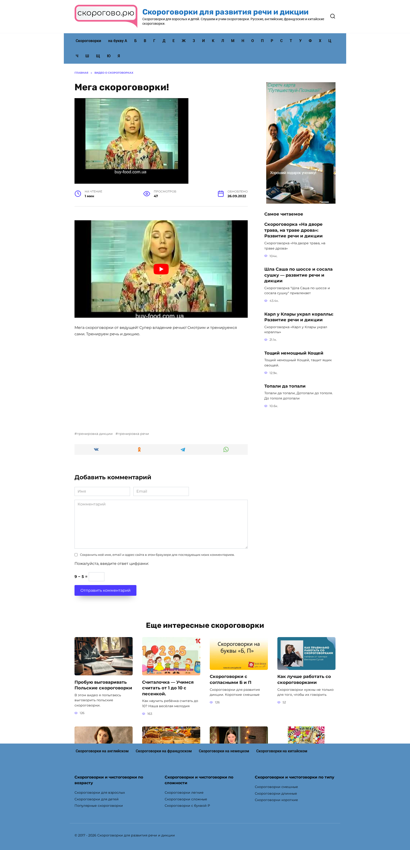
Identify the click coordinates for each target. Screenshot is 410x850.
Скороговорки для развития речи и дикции (225, 11)
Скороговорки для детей (97, 799)
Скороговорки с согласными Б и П (231, 679)
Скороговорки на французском (164, 751)
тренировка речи (133, 434)
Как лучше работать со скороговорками (304, 679)
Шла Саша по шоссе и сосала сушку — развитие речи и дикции (298, 275)
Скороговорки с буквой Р (187, 805)
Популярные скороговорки (99, 805)
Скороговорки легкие (184, 792)
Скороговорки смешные (276, 787)
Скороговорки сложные (186, 799)
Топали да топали (285, 386)
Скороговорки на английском (102, 751)
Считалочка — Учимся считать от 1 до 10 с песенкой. (168, 687)
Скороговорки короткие (276, 800)
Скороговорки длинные (276, 793)
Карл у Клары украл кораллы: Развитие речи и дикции (298, 316)
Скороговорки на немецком (224, 751)
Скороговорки (88, 40)
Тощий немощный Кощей (293, 352)
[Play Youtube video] (161, 269)
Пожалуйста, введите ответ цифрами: (112, 563)
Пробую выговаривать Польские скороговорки (103, 684)
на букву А (117, 40)
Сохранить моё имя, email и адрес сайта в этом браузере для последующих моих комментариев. (157, 555)
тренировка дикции (95, 434)
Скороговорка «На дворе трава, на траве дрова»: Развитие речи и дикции (293, 230)
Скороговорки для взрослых (100, 792)
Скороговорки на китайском (281, 751)
